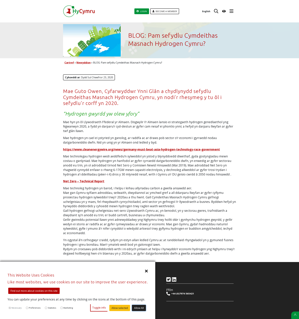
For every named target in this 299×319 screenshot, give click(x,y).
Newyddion (83, 62)
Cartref (69, 62)
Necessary (17, 307)
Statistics (52, 307)
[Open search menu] (215, 11)
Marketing (68, 307)
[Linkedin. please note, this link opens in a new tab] (175, 279)
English (206, 11)
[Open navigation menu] (231, 11)
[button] (77, 271)
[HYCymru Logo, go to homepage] (79, 11)
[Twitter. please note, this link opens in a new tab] (169, 279)
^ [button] (295, 315)
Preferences (35, 307)
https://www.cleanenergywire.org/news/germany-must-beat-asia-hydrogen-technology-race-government (141, 149)
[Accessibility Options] (224, 11)
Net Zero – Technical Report (83, 181)
